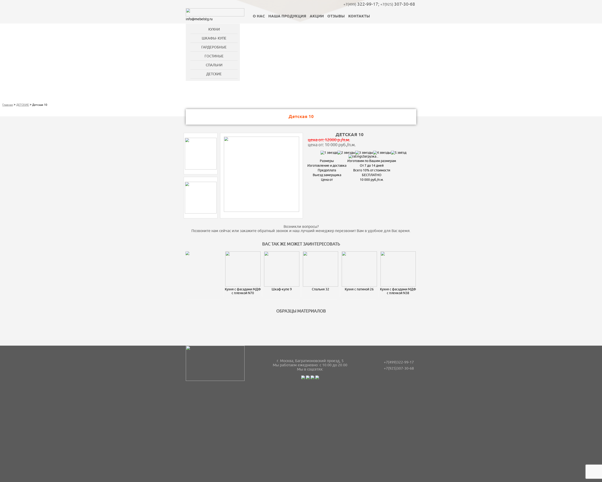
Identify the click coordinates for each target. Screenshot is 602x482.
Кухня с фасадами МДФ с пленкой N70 (243, 291)
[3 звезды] (364, 152)
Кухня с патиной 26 (359, 289)
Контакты (359, 16)
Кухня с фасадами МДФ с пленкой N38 (398, 291)
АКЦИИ (317, 16)
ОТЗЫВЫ (336, 16)
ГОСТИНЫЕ (214, 56)
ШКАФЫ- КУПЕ (214, 38)
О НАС (259, 16)
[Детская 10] (201, 168)
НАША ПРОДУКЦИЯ (287, 16)
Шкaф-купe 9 (282, 289)
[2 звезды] (346, 152)
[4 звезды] (382, 152)
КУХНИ (214, 29)
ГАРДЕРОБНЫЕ (214, 47)
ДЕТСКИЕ (214, 74)
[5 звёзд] (398, 152)
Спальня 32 (320, 289)
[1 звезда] (329, 152)
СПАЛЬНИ (214, 65)
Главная (7, 105)
